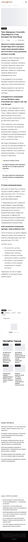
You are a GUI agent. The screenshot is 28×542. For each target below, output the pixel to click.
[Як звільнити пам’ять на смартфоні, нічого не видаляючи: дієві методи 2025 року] (8, 347)
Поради (4, 28)
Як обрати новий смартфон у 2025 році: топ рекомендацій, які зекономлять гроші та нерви (13, 435)
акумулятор (7, 312)
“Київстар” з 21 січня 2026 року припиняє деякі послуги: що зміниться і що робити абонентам (14, 508)
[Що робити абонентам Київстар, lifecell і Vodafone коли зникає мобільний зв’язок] (20, 347)
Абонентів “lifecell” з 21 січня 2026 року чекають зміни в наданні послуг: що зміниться (13, 428)
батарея (13, 312)
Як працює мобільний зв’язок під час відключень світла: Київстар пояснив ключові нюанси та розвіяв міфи (12, 442)
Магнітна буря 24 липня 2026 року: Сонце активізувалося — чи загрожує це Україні (14, 501)
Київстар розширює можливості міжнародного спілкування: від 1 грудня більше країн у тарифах (13, 449)
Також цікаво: (12, 496)
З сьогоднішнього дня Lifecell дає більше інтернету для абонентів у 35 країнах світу (14, 520)
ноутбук (19, 312)
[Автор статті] (14, 327)
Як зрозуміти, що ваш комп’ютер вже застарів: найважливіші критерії (13, 250)
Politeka (9, 310)
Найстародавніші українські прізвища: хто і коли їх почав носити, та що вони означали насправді (15, 514)
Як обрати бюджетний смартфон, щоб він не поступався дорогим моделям (13, 166)
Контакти (14, 539)
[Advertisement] (14, 293)
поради (3, 314)
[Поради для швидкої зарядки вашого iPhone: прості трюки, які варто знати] (8, 368)
